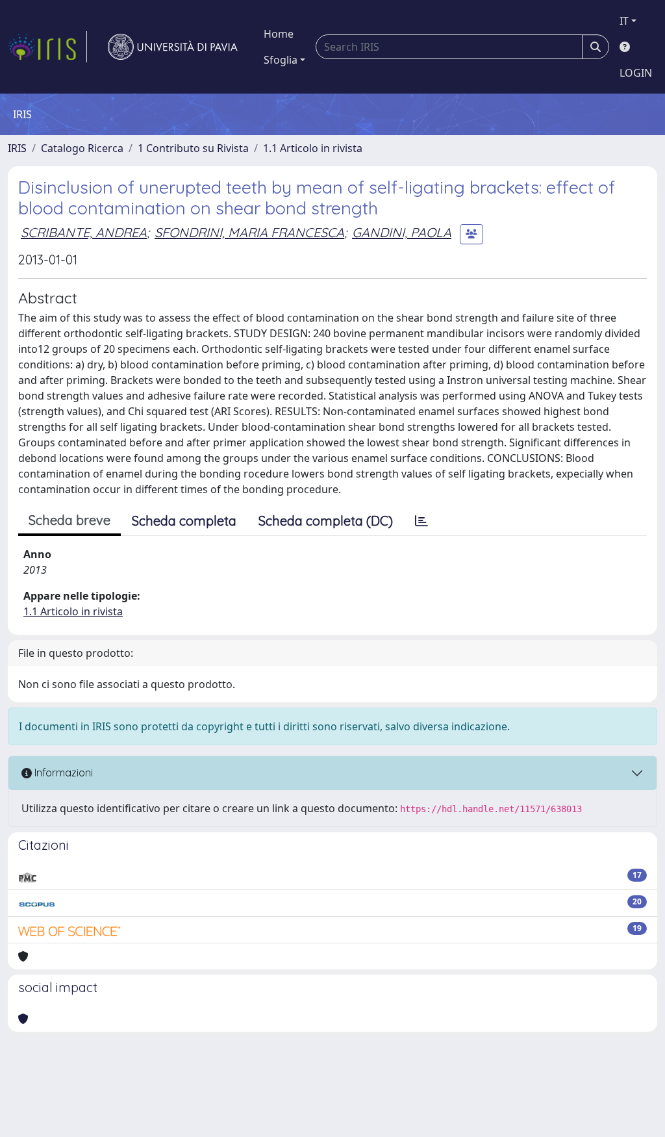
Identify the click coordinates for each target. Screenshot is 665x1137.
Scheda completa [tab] (184, 521)
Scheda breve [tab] (69, 520)
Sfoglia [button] (280, 60)
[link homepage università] (172, 46)
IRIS (17, 148)
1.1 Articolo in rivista (312, 148)
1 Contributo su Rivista (193, 148)
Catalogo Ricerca (82, 148)
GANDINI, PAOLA (401, 232)
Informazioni (62, 772)
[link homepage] (47, 46)
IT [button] (624, 21)
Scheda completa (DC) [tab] (325, 521)
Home (279, 34)
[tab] (421, 521)
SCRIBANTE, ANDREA (84, 232)
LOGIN (636, 73)
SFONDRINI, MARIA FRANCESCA (249, 232)
